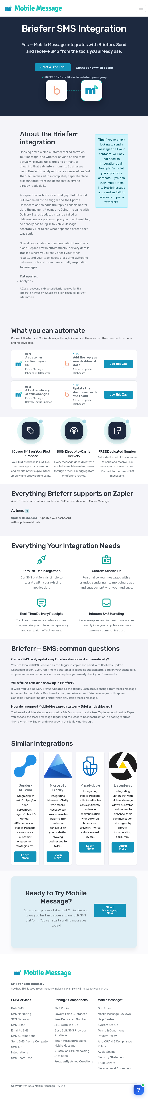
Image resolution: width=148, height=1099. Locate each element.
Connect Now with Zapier (94, 67)
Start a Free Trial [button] (52, 67)
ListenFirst (123, 785)
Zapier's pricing (57, 292)
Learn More (25, 856)
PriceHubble (90, 785)
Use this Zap (119, 363)
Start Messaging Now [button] (109, 910)
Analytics (26, 281)
